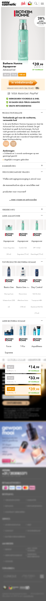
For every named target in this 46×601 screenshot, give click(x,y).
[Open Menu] (10, 3)
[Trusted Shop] (30, 3)
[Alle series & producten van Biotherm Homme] (23, 13)
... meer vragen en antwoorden (23, 199)
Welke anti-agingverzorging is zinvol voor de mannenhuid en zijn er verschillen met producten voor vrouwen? (22, 185)
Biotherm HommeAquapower (12, 65)
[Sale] (23, 3)
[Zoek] (36, 3)
